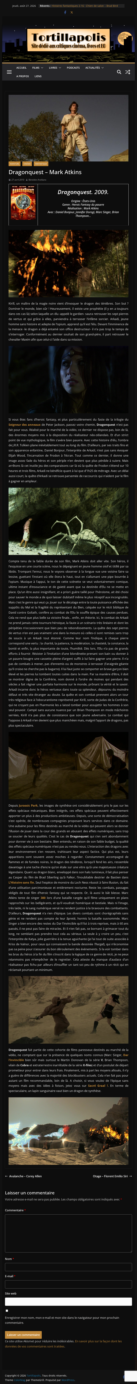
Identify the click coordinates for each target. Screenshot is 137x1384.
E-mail (10, 1276)
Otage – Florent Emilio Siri (110, 1176)
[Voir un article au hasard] (127, 72)
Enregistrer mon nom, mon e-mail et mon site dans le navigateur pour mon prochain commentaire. (62, 1320)
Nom (9, 1259)
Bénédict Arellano (37, 179)
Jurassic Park (28, 805)
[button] (41, 67)
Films (35, 67)
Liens (38, 76)
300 (43, 898)
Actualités (92, 67)
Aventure (14, 164)
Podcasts (73, 67)
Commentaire (15, 1210)
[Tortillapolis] (68, 27)
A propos (22, 76)
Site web (10, 1293)
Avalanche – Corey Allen (25, 1176)
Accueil (21, 67)
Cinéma (27, 164)
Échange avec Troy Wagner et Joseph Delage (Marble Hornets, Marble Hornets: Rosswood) (83, 7)
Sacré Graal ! (98, 1086)
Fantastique (41, 164)
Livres (53, 67)
